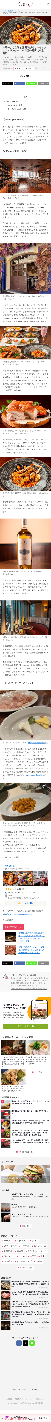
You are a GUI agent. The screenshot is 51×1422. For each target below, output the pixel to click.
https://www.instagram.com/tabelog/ (17, 914)
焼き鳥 (20, 1251)
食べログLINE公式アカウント (32, 1343)
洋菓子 (33, 1256)
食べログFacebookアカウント (19, 1343)
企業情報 (9, 1399)
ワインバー (9, 1256)
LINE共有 (32, 83)
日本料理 (8, 1251)
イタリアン (41, 68)
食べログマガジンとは (20, 1389)
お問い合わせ (40, 1399)
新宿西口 (29, 68)
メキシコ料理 (10, 1246)
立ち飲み (8, 1261)
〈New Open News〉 (13, 102)
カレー (39, 1261)
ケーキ (22, 1256)
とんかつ (42, 1251)
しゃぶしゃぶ (40, 1246)
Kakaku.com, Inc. (15, 1403)
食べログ (35, 1389)
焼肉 (42, 1256)
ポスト (7, 83)
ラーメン (8, 1241)
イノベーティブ (24, 1261)
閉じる (2, 1418)
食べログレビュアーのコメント (20, 109)
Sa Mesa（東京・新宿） (14, 105)
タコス (35, 1241)
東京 (18, 68)
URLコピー (44, 83)
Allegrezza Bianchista (36, 743)
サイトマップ (28, 1399)
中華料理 (25, 1246)
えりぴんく (28, 826)
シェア (19, 83)
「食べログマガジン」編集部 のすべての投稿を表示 (29, 989)
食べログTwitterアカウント (25, 1343)
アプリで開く (19, 903)
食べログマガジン (25, 4)
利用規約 (18, 1399)
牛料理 (31, 1251)
